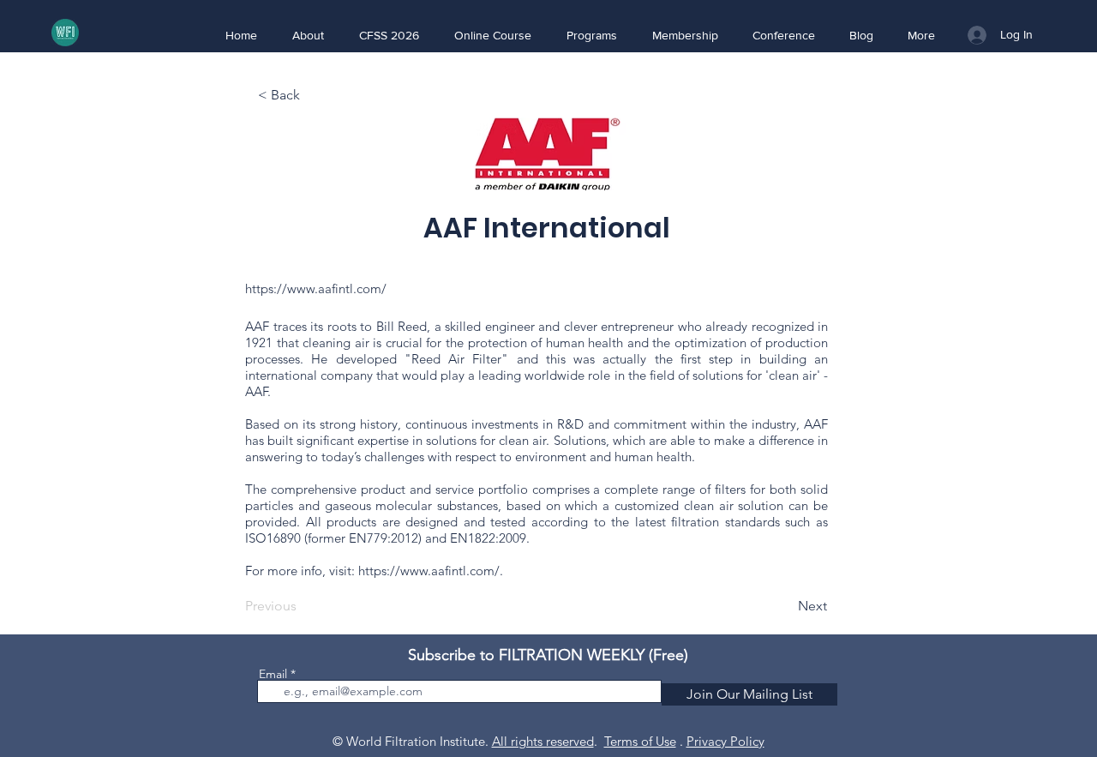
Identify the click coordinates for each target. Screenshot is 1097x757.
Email (273, 674)
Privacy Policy (725, 741)
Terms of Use (640, 741)
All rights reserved (543, 741)
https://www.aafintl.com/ (316, 288)
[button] (307, 35)
